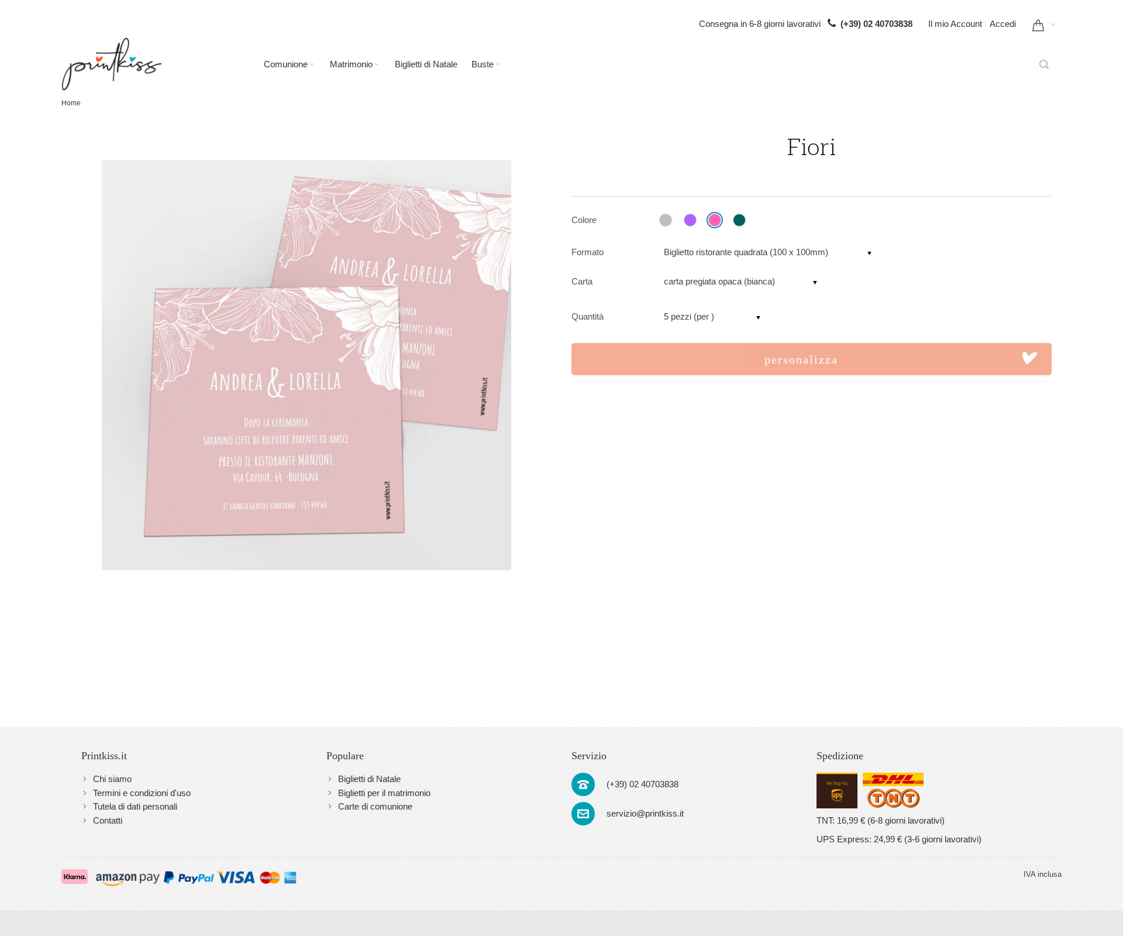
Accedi (1003, 24)
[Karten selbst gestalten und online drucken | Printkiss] (111, 63)
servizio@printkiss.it (645, 813)
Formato (587, 252)
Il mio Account (955, 24)
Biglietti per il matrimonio (384, 793)
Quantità (587, 316)
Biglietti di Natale (369, 779)
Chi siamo (112, 779)
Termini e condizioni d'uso (142, 793)
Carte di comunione (375, 806)
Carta (581, 281)
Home (71, 103)
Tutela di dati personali (135, 806)
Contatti (107, 820)
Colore (584, 220)
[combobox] (1044, 64)
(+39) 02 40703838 (876, 24)
